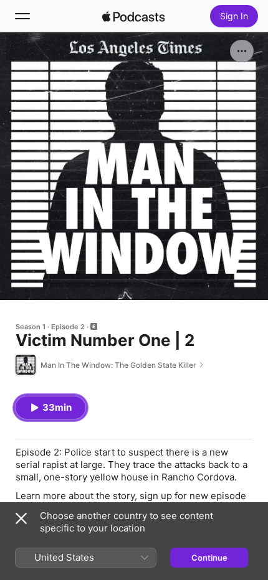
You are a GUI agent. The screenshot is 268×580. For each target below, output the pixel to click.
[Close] (21, 518)
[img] (133, 16)
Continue (209, 558)
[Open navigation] (22, 16)
